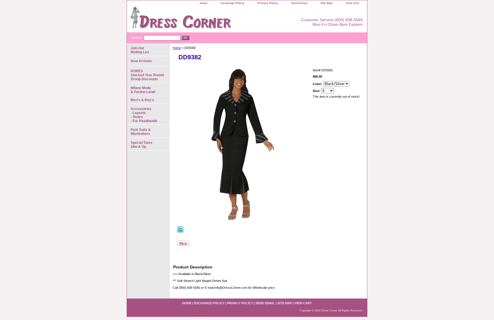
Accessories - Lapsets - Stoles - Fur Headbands (144, 115)
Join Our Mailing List (140, 50)
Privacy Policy (268, 3)
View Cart (352, 3)
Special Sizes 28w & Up (141, 145)
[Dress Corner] (198, 19)
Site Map (326, 3)
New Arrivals (141, 61)
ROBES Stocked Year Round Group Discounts (147, 75)
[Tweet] (180, 231)
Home (177, 48)
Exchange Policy (232, 3)
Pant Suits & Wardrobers (141, 132)
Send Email (299, 3)
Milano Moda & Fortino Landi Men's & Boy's (143, 94)
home (204, 3)
